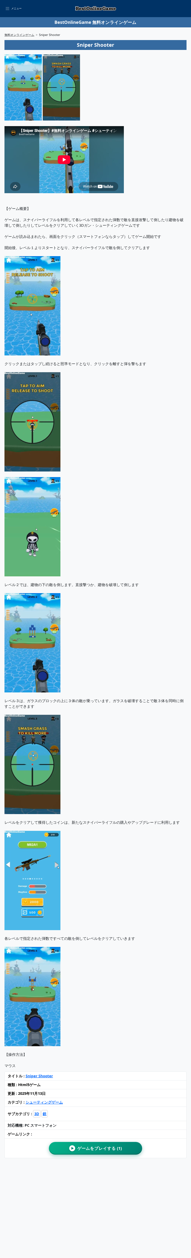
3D (36, 1113)
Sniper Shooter (39, 1075)
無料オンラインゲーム (19, 35)
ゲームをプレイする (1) (96, 1148)
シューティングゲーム (44, 1102)
